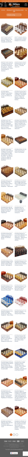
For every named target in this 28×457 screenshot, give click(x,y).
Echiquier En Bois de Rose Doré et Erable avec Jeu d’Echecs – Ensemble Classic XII (20, 64)
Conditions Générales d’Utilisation (13, 443)
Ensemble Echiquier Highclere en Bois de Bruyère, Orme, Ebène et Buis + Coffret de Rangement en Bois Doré (6, 338)
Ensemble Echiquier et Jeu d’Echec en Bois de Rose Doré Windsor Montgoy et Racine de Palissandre (7, 288)
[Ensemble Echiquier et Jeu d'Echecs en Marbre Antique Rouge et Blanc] (21, 301)
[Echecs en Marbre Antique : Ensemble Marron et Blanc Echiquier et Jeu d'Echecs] (21, 28)
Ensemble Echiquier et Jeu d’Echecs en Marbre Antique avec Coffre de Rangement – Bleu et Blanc (7, 313)
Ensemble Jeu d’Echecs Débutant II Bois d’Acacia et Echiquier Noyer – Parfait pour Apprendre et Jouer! (7, 424)
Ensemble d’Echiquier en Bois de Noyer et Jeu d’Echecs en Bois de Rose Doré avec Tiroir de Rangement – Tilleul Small (7, 183)
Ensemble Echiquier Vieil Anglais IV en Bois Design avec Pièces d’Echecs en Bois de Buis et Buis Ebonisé (20, 338)
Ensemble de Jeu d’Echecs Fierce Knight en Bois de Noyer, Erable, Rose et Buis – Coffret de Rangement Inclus (21, 183)
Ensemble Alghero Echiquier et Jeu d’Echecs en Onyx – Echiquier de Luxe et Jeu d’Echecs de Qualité (6, 94)
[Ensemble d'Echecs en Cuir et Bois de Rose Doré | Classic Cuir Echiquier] (21, 139)
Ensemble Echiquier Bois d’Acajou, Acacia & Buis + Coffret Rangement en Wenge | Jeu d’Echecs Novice (6, 236)
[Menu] (2, 5)
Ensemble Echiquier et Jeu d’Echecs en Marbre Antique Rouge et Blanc (20, 312)
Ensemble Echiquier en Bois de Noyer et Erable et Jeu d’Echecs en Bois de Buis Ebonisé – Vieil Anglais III (7, 263)
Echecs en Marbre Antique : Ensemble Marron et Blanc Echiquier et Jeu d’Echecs (21, 39)
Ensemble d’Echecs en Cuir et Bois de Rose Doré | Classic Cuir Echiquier (20, 151)
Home (3, 10)
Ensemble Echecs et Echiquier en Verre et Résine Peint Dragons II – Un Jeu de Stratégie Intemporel (20, 210)
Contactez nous (14, 447)
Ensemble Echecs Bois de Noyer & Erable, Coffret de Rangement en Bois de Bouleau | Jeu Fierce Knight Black (7, 210)
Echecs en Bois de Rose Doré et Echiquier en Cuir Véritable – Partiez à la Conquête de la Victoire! (6, 39)
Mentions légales (14, 444)
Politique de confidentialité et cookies (14, 446)
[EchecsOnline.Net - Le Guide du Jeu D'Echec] (14, 4)
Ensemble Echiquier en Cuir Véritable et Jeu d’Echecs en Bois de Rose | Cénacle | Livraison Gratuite (21, 263)
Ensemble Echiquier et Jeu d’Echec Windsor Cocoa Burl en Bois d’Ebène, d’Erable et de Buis (20, 288)
